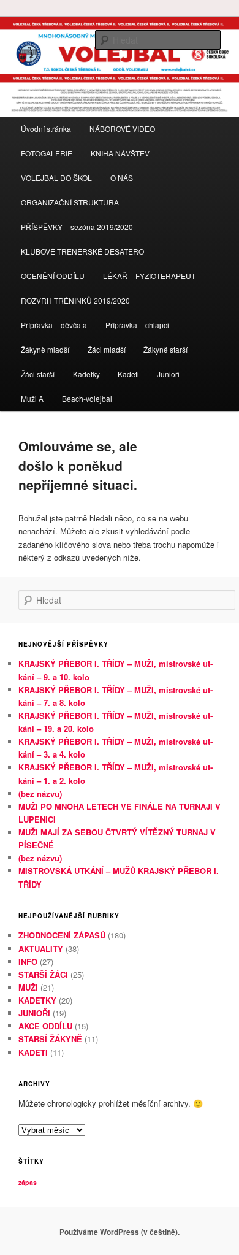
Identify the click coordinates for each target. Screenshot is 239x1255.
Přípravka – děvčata (54, 325)
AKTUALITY (40, 948)
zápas (27, 1182)
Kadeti (128, 374)
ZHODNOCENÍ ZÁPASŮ (61, 935)
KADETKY (37, 1000)
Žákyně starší (165, 349)
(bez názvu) (40, 793)
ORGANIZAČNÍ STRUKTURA (70, 202)
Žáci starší (38, 374)
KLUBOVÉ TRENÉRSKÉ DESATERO (82, 251)
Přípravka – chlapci (137, 325)
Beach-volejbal (87, 398)
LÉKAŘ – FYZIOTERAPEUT (149, 276)
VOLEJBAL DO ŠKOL (56, 177)
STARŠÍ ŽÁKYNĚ (50, 1039)
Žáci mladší (107, 349)
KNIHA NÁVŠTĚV (120, 153)
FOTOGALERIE (46, 153)
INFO (27, 961)
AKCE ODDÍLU (45, 1026)
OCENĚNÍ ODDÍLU (53, 276)
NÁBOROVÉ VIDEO (122, 128)
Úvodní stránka (46, 128)
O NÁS (121, 177)
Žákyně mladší (45, 349)
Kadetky (86, 374)
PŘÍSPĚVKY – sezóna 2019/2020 (77, 226)
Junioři (168, 374)
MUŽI (28, 987)
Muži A (32, 398)
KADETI (33, 1052)
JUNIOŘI (34, 1013)
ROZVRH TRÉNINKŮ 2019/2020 (75, 300)
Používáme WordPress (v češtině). (119, 1231)
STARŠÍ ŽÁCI (43, 974)
